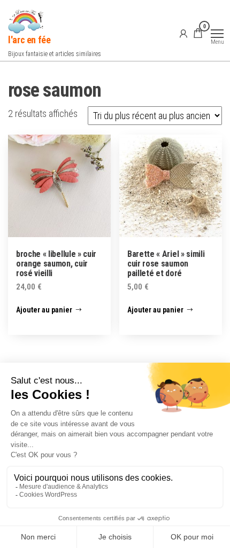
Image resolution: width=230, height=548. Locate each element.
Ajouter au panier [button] (44, 310)
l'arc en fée (29, 39)
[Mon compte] (183, 33)
